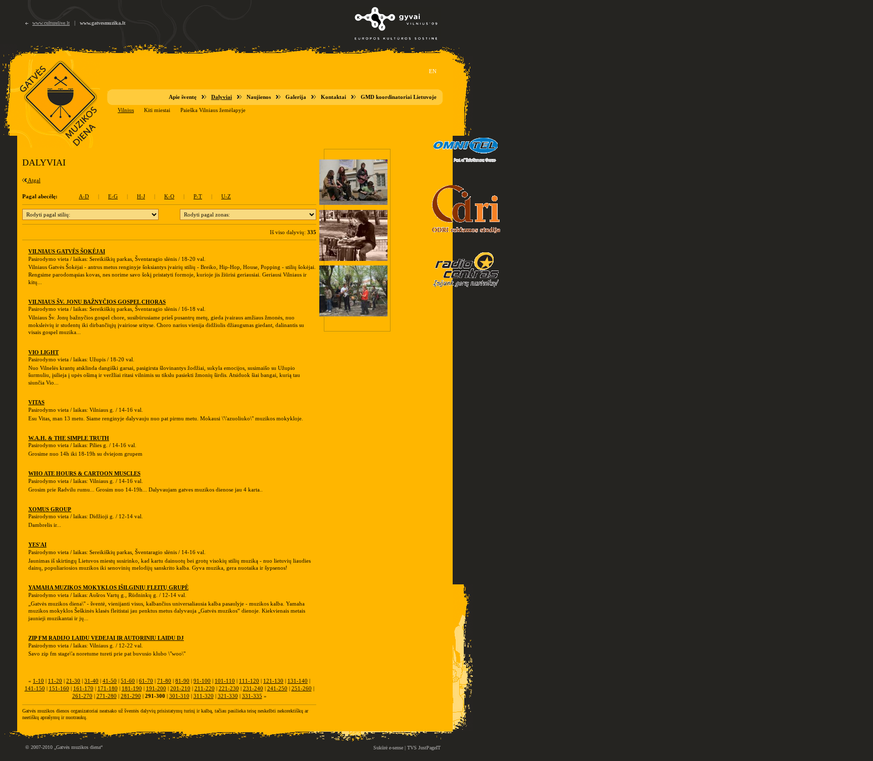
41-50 (110, 681)
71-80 (164, 681)
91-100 (202, 681)
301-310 (179, 696)
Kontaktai (333, 97)
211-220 (205, 688)
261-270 (82, 696)
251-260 (302, 688)
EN (433, 71)
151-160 (59, 688)
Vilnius (126, 110)
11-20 (55, 681)
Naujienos (259, 97)
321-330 (228, 696)
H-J (141, 196)
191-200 (156, 688)
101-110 (225, 681)
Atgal (33, 180)
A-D (84, 196)
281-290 (131, 696)
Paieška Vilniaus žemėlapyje (213, 110)
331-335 (252, 696)
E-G (113, 196)
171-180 (108, 688)
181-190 (132, 688)
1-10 (38, 681)
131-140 (297, 681)
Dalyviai (221, 97)
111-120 (249, 681)
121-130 (273, 681)
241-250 (277, 688)
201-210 (180, 688)
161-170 (83, 688)
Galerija (295, 97)
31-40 (91, 681)
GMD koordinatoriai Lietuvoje (399, 97)
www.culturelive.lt (51, 23)
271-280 (106, 696)
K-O (169, 196)
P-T (197, 196)
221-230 (229, 688)
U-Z (226, 196)
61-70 (146, 681)
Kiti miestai (157, 110)
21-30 (73, 681)
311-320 (203, 696)
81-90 (182, 681)
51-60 (128, 681)
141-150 (35, 688)
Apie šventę (183, 97)
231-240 (253, 688)
